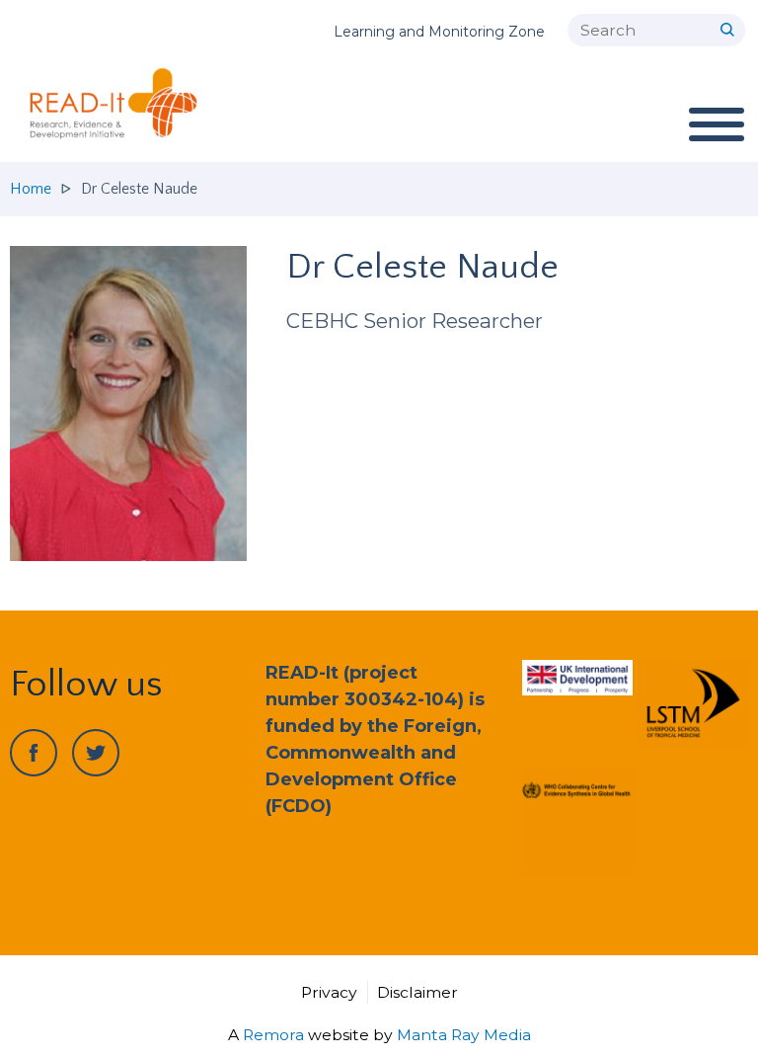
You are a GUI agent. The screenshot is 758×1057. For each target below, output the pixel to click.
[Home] (121, 103)
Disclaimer (417, 992)
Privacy (329, 992)
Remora (273, 1034)
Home (30, 189)
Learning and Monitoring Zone (439, 32)
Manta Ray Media (464, 1034)
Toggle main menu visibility (715, 123)
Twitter (95, 752)
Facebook (33, 752)
